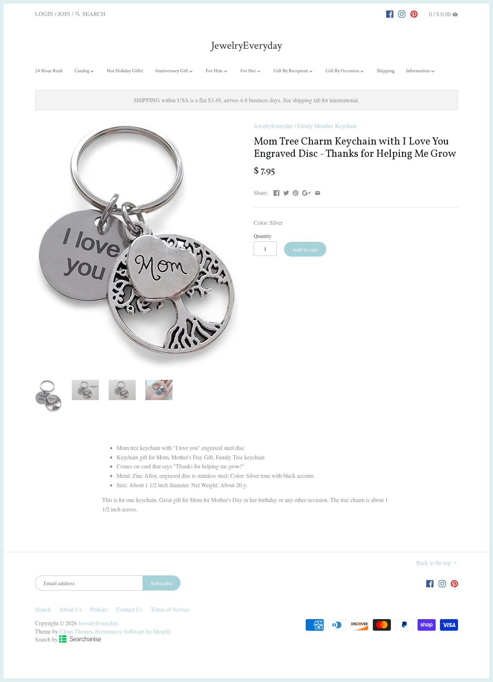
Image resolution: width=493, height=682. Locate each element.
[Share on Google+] (306, 192)
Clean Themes (76, 631)
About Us (70, 609)
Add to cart (305, 249)
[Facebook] (389, 13)
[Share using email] (317, 192)
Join (64, 13)
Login (44, 13)
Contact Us (129, 609)
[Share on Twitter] (286, 192)
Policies (99, 609)
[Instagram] (401, 13)
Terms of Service (170, 609)
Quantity (262, 236)
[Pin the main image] (295, 192)
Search (43, 609)
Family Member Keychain (327, 125)
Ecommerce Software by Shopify (133, 631)
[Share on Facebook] (276, 192)
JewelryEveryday (246, 46)
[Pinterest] (414, 13)
